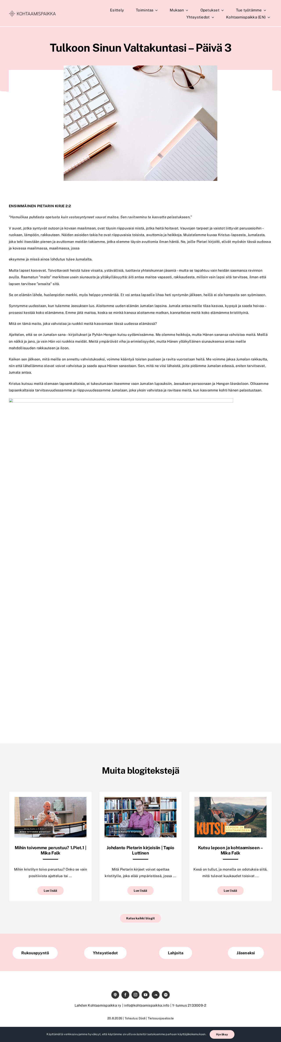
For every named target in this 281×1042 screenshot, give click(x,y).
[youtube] (146, 995)
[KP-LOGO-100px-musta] (32, 12)
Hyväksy (222, 1034)
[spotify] (166, 995)
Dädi (142, 1018)
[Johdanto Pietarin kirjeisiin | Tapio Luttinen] (140, 800)
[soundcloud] (156, 995)
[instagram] (135, 995)
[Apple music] (115, 995)
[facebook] (125, 995)
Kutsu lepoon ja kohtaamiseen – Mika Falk (230, 850)
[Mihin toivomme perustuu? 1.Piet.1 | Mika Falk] (50, 800)
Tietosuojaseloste (161, 1018)
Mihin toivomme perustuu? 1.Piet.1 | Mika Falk (50, 850)
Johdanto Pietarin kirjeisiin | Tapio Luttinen (140, 850)
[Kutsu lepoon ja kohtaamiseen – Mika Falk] (231, 800)
